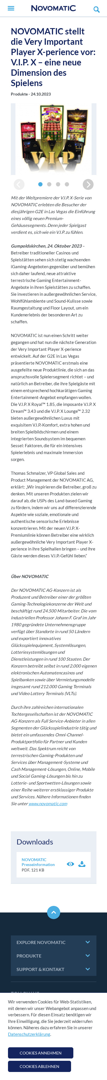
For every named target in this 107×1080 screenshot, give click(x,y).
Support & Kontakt (40, 969)
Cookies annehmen (41, 1052)
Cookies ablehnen (39, 1066)
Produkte (29, 955)
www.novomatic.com (48, 803)
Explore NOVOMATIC (41, 942)
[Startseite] (53, 8)
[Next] (88, 184)
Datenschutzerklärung (29, 1034)
